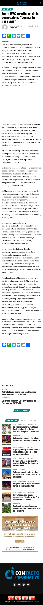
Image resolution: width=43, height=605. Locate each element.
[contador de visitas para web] (21, 600)
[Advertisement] (21, 105)
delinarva (14, 28)
